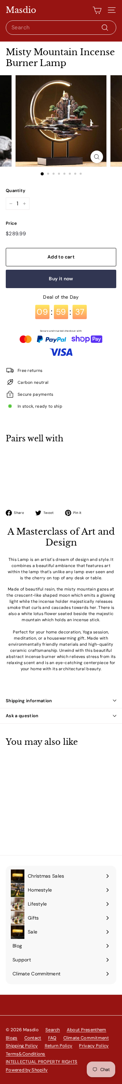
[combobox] (61, 27)
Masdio (21, 10)
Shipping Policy (22, 1046)
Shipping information (29, 701)
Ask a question (22, 716)
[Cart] (97, 10)
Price (11, 223)
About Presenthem (86, 1030)
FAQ (52, 1038)
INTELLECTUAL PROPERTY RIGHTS (41, 1062)
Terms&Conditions (25, 1054)
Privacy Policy (93, 1046)
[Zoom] (96, 157)
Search (52, 1030)
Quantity (15, 190)
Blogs (12, 1038)
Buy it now (61, 279)
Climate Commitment (86, 1038)
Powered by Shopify (26, 1070)
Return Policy (59, 1046)
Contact (32, 1038)
